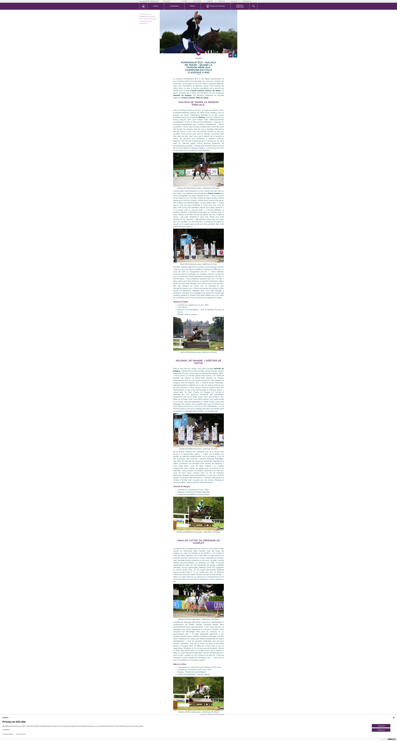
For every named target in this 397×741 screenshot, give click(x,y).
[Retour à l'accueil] (144, 6)
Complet (210, 1)
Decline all (381, 730)
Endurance (246, 1)
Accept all (381, 726)
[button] (156, 6)
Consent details (7, 734)
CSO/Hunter (197, 1)
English (5, 717)
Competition (174, 6)
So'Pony (184, 1)
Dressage (221, 1)
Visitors (155, 6)
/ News (148, 14)
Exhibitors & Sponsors (240, 6)
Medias (192, 6)
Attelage (234, 1)
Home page (143, 14)
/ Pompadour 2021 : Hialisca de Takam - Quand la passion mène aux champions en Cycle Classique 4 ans (148, 19)
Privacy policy (21, 734)
